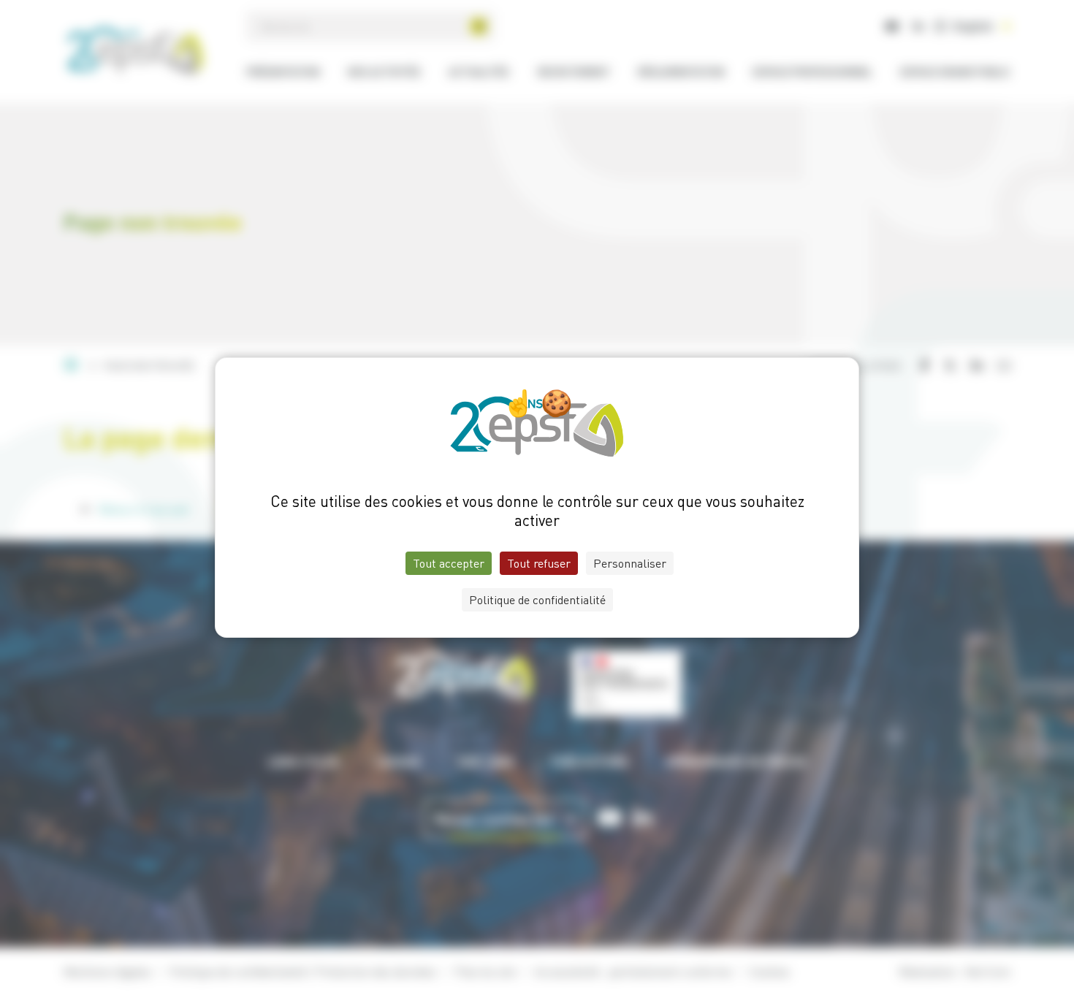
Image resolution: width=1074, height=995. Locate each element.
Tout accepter (448, 563)
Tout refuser (539, 563)
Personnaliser (629, 563)
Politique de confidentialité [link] (537, 599)
